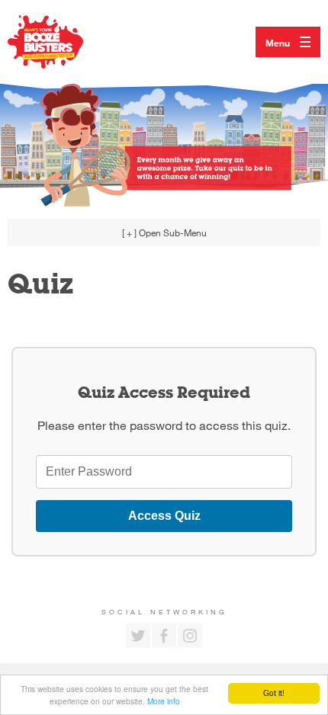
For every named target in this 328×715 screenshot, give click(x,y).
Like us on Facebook (164, 636)
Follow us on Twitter (138, 636)
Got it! (274, 692)
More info (163, 701)
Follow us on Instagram (190, 636)
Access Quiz (164, 515)
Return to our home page (61, 42)
